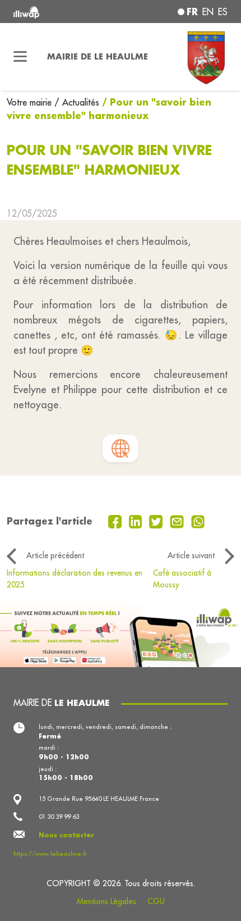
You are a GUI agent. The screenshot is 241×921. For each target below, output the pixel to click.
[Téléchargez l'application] (120, 634)
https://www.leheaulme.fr (50, 854)
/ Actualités (76, 102)
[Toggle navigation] (20, 56)
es (223, 11)
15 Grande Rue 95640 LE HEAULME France (99, 799)
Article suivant (191, 555)
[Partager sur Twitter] (157, 520)
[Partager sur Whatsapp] (198, 520)
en (208, 11)
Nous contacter (66, 835)
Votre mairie (30, 102)
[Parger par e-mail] (178, 520)
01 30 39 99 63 (59, 816)
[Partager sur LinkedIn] (137, 520)
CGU (156, 901)
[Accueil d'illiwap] (54, 11)
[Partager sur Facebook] (116, 520)
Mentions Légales (106, 901)
